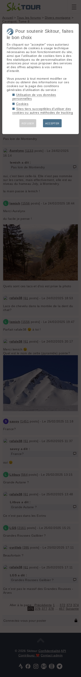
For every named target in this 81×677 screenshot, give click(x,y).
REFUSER (28, 123)
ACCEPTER (52, 123)
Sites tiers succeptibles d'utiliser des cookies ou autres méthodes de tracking (42, 110)
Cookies (22, 104)
